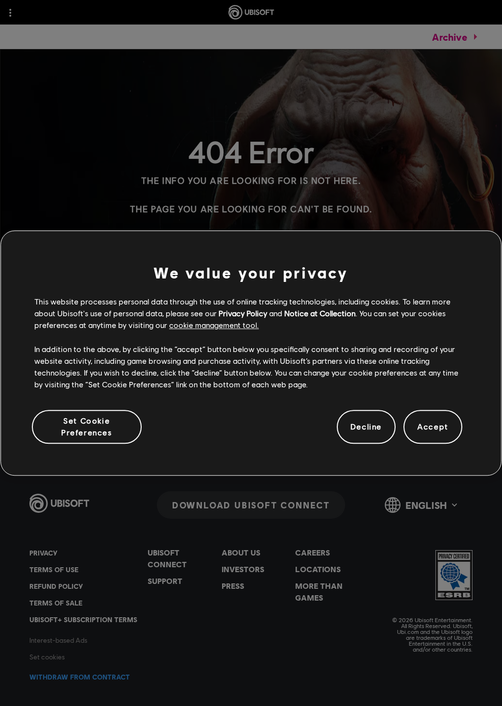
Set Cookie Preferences (86, 426)
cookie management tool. (214, 325)
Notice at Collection (319, 313)
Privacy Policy (243, 313)
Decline (366, 426)
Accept (433, 426)
